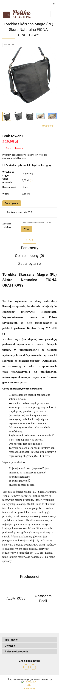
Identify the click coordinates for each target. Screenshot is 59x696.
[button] (29, 639)
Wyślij (27, 229)
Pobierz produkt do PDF (19, 212)
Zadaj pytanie (11, 203)
